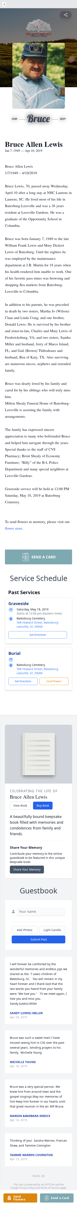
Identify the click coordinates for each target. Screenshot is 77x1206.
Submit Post (38, 939)
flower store (13, 528)
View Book (20, 805)
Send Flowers (54, 681)
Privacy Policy (27, 1188)
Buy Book (43, 805)
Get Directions (38, 635)
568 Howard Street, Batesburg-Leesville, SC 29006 (38, 624)
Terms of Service (49, 1188)
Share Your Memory (26, 869)
